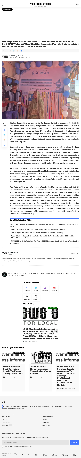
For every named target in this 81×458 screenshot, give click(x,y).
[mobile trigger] (3, 5)
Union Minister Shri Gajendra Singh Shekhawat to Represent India (13, 370)
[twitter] (78, 253)
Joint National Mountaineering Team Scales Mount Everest (40, 370)
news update (7, 9)
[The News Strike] (40, 5)
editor (13, 55)
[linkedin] (26, 297)
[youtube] (54, 289)
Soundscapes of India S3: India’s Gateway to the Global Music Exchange (37, 233)
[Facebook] (76, 253)
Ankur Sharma (14, 252)
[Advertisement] (40, 25)
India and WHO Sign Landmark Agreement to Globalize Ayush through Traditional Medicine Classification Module (66, 375)
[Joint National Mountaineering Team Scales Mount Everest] (40, 357)
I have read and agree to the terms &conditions (18, 446)
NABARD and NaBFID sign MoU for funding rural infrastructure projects (38, 230)
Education (53, 307)
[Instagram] (45, 289)
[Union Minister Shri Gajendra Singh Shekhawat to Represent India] (13, 357)
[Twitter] (36, 289)
